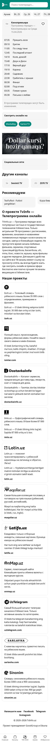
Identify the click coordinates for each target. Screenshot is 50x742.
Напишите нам (12, 711)
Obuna (43, 725)
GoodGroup (32, 725)
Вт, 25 (17, 14)
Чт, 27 (37, 14)
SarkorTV (25, 124)
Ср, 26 (27, 14)
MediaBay (11, 124)
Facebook (29, 711)
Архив (7, 14)
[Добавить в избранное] (43, 23)
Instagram (25, 715)
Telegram (41, 711)
